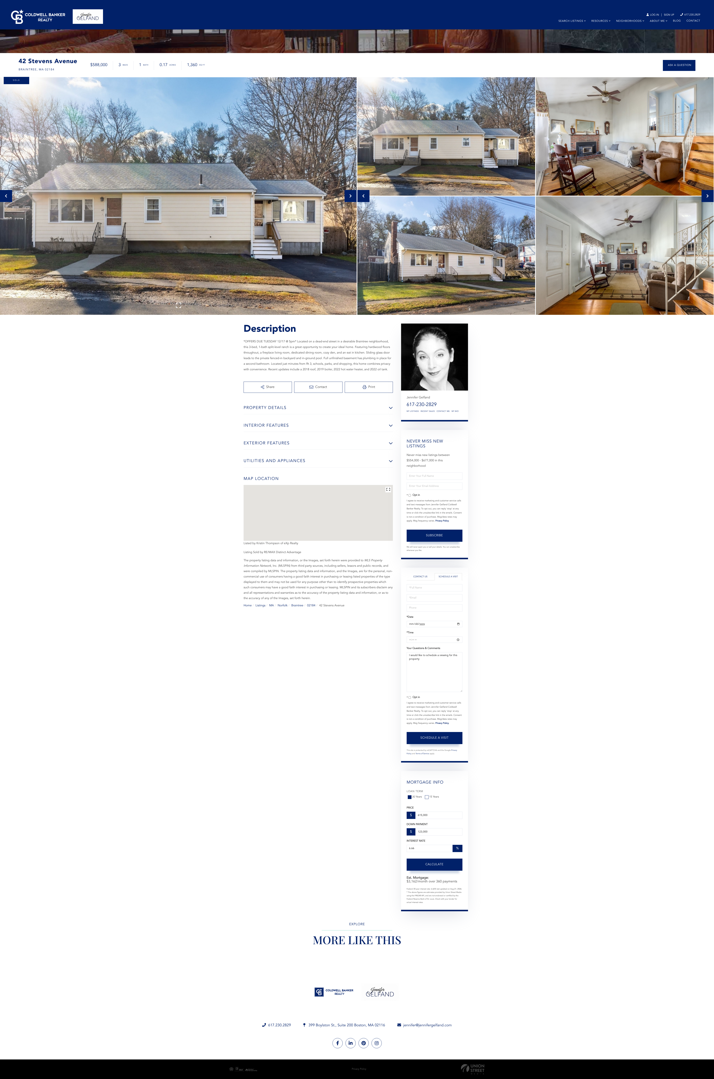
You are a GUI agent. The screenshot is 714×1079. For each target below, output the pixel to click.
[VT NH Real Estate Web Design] (472, 1069)
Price (410, 808)
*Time (410, 632)
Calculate (434, 864)
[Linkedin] (350, 1043)
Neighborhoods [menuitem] (629, 21)
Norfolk (282, 605)
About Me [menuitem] (657, 21)
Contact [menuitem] (693, 21)
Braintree (297, 605)
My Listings (413, 411)
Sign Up (669, 15)
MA (271, 605)
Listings (260, 605)
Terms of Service (422, 754)
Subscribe (434, 535)
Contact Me (443, 411)
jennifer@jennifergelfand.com (427, 1025)
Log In (654, 15)
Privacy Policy (442, 521)
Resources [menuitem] (599, 21)
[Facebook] (337, 1043)
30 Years (417, 797)
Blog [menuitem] (677, 21)
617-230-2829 (422, 404)
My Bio (455, 411)
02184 (311, 605)
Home (248, 605)
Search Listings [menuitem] (571, 21)
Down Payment (417, 824)
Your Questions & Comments (423, 648)
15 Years (434, 797)
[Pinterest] (363, 1043)
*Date (410, 617)
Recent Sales (428, 411)
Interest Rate (416, 841)
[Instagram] (377, 1043)
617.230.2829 (692, 15)
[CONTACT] (679, 65)
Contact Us (420, 577)
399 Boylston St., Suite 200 (346, 1025)
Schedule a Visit (448, 577)
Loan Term (415, 791)
